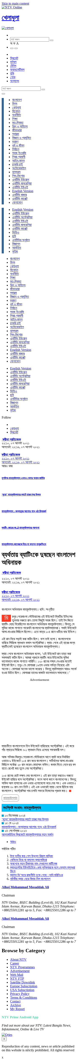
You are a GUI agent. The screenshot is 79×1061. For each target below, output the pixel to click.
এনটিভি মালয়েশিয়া (22, 183)
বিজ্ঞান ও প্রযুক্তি (21, 138)
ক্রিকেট (14, 58)
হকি (12, 73)
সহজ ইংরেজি (19, 153)
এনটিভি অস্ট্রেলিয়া (22, 217)
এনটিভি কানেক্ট (19, 198)
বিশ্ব (14, 103)
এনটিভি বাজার (19, 195)
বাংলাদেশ (17, 100)
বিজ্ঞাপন (16, 244)
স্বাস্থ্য (15, 134)
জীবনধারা (17, 130)
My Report (17, 1009)
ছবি (14, 236)
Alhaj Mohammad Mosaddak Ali (25, 887)
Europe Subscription (23, 986)
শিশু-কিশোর (18, 176)
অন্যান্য (14, 81)
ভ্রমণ (15, 141)
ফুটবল (13, 62)
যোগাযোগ (17, 202)
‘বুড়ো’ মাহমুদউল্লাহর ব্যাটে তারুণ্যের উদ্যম (21, 494)
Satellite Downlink (22, 982)
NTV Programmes (22, 967)
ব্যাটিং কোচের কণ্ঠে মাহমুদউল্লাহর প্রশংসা (20, 527)
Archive (15, 1005)
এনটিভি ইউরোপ (20, 179)
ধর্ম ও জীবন (18, 145)
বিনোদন (16, 111)
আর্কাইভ (16, 247)
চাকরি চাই (17, 164)
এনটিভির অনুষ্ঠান (21, 240)
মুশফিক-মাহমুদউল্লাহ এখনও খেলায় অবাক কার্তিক (23, 478)
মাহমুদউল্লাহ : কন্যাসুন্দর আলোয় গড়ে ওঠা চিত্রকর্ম (24, 511)
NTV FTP (17, 978)
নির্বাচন (15, 149)
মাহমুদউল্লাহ (10, 798)
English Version (22, 191)
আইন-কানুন (18, 160)
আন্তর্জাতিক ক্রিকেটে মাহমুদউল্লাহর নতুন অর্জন (27, 834)
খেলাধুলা (10, 17)
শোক (12, 77)
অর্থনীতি (16, 115)
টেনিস (13, 66)
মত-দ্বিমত (17, 122)
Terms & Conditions (23, 997)
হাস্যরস (16, 172)
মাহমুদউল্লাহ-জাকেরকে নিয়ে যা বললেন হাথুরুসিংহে (24, 544)
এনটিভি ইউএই (20, 187)
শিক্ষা (14, 119)
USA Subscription (22, 990)
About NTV (18, 959)
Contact (15, 1001)
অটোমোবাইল (19, 168)
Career (14, 963)
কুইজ (15, 251)
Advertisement (19, 971)
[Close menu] (3, 93)
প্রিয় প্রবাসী (18, 157)
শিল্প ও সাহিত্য (20, 126)
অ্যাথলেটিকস (17, 69)
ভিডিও (15, 232)
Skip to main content (15, 3)
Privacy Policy (19, 994)
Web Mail (16, 975)
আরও (13, 841)
